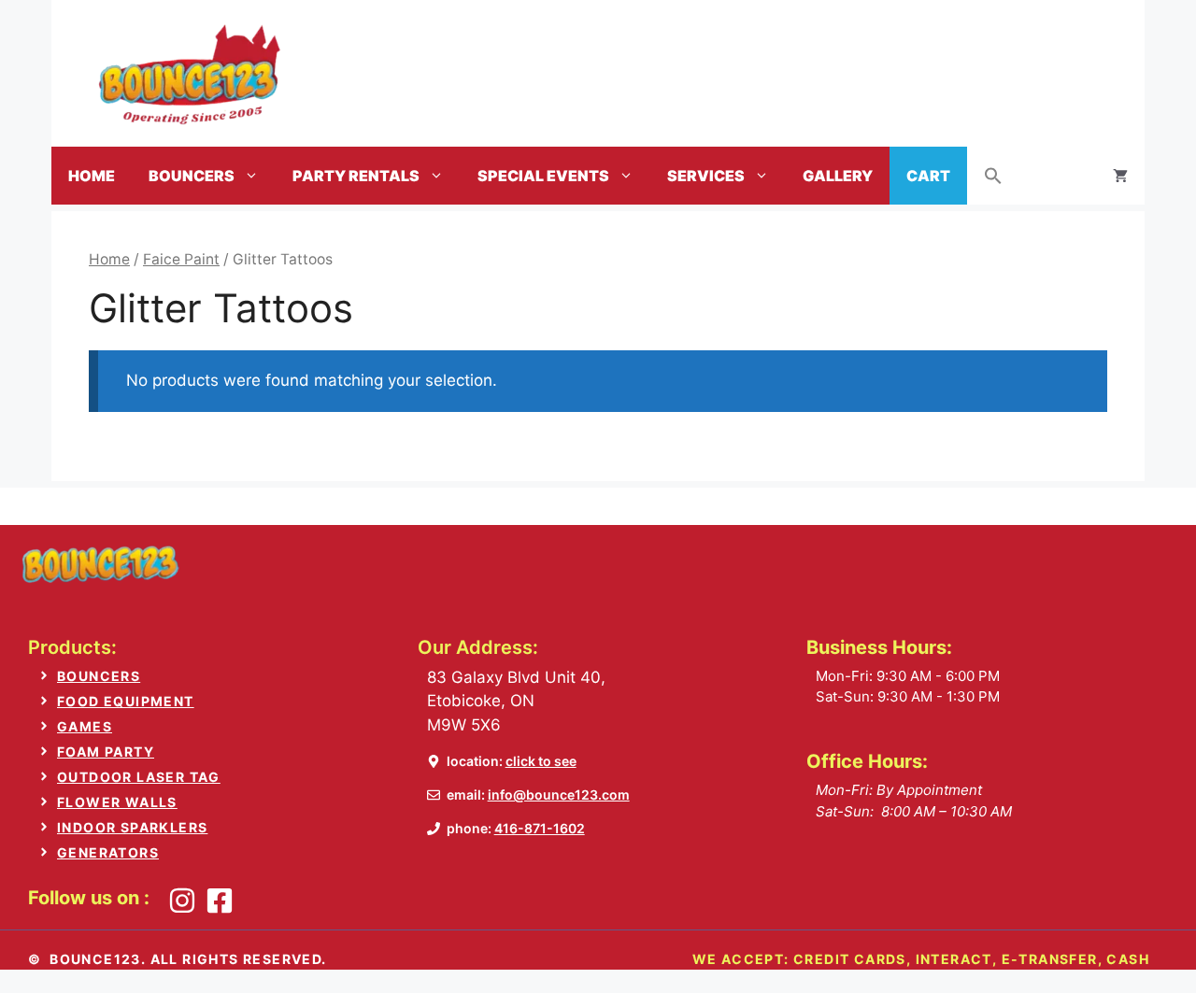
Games (84, 726)
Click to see (541, 761)
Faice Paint (181, 259)
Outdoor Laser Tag (139, 777)
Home (91, 175)
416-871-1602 (539, 828)
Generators (108, 852)
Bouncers (192, 175)
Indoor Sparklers (132, 827)
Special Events (543, 175)
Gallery (838, 175)
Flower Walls (117, 802)
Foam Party (105, 751)
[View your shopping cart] (1120, 176)
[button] (993, 175)
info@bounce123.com (559, 794)
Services (706, 175)
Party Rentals (356, 175)
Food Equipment (125, 701)
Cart (928, 175)
